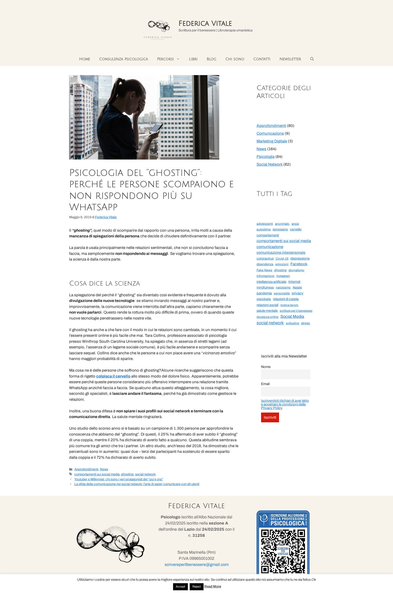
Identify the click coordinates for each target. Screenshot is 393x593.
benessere (280, 229)
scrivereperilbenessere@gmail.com (197, 564)
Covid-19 (282, 258)
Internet (294, 282)
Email (265, 384)
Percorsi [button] (165, 59)
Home (84, 59)
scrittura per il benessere (296, 310)
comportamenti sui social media (97, 474)
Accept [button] (180, 586)
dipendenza (265, 264)
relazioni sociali (267, 305)
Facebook (298, 264)
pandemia (264, 293)
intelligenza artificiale (271, 282)
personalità (282, 293)
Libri (193, 59)
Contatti (261, 59)
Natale (297, 287)
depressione (300, 258)
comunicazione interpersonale (281, 252)
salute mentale (267, 310)
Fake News (264, 270)
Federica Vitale (205, 23)
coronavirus (265, 258)
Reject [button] (196, 586)
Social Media (292, 316)
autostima (264, 229)
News (104, 469)
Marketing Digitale (272, 141)
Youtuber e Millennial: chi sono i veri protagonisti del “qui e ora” (118, 479)
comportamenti (268, 235)
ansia (295, 224)
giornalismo (296, 270)
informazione (265, 276)
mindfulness (265, 287)
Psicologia (266, 157)
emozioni (281, 264)
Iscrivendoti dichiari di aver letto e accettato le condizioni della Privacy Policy (285, 404)
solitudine (292, 323)
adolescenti (265, 224)
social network (145, 474)
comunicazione (270, 247)
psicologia (264, 299)
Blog (211, 59)
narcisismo (283, 287)
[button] (312, 59)
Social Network (269, 164)
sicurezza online (267, 317)
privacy (297, 293)
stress (305, 323)
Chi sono (234, 59)
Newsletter (290, 59)
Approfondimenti (86, 469)
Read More (212, 586)
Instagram (283, 276)
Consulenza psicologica (123, 59)
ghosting (127, 474)
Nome (265, 367)
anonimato (282, 224)
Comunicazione (270, 133)
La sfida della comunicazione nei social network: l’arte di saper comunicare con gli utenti (136, 484)
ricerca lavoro (289, 305)
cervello (295, 229)
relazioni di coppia (286, 299)
